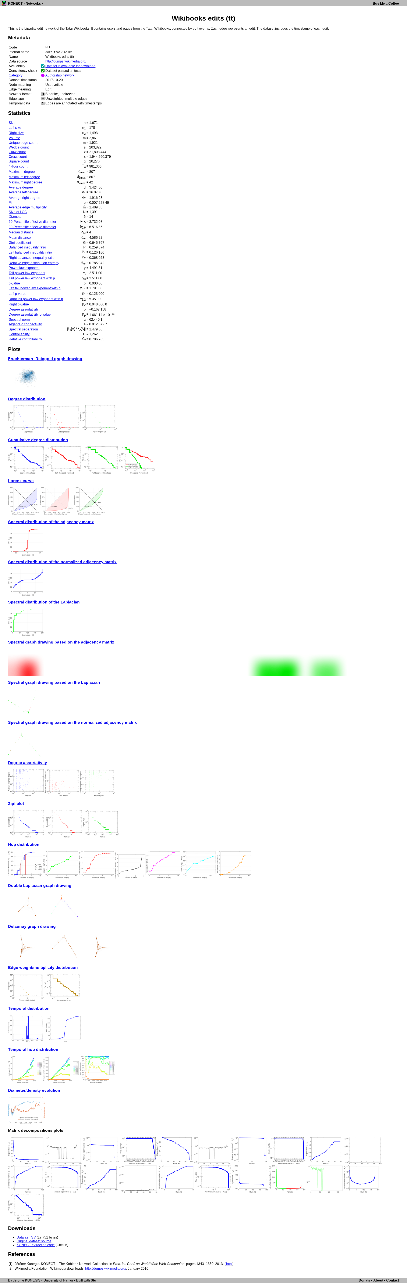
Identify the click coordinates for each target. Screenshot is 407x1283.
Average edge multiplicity (28, 207)
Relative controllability (25, 339)
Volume (14, 138)
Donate (364, 1280)
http (229, 1264)
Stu (93, 1280)
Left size (15, 127)
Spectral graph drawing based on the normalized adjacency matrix (72, 722)
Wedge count (19, 147)
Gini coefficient (20, 242)
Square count (19, 161)
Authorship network (59, 75)
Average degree (21, 187)
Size (12, 123)
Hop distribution (23, 844)
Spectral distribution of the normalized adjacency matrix (62, 562)
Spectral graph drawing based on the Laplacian (54, 682)
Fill (11, 202)
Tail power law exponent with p (32, 278)
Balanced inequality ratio (27, 247)
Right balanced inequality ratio (31, 257)
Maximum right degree (25, 182)
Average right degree (24, 198)
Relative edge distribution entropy (34, 263)
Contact (392, 1280)
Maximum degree (22, 171)
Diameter (15, 216)
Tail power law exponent (27, 273)
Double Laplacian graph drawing (39, 885)
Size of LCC (18, 212)
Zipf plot (16, 803)
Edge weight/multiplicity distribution (43, 967)
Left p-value (17, 293)
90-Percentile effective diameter (32, 227)
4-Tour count (18, 166)
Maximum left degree (24, 177)
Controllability (19, 334)
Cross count (18, 156)
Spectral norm (19, 319)
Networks (33, 3)
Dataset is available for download (70, 66)
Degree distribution (26, 399)
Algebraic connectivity (25, 324)
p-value (14, 283)
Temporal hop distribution (33, 1049)
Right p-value (19, 304)
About (378, 1280)
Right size (16, 133)
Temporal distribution (29, 1008)
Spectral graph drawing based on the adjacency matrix (61, 642)
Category (15, 75)
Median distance (21, 232)
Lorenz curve (21, 481)
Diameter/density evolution (34, 1090)
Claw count (17, 152)
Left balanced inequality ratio (30, 252)
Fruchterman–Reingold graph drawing (45, 358)
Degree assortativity (24, 309)
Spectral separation (23, 329)
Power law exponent (24, 268)
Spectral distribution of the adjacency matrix (51, 522)
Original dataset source (34, 1241)
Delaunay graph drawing (32, 926)
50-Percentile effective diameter (32, 221)
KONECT (15, 3)
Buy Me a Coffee (386, 3)
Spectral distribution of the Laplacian (44, 602)
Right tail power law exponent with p (36, 299)
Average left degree (23, 192)
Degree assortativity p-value (30, 314)
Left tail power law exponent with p (34, 288)
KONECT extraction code (36, 1245)
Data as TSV (26, 1237)
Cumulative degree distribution (38, 440)
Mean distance (20, 237)
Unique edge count (23, 142)
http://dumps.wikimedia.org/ (65, 61)
